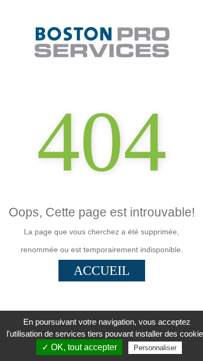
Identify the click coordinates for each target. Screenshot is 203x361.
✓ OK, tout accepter (79, 347)
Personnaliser (155, 348)
